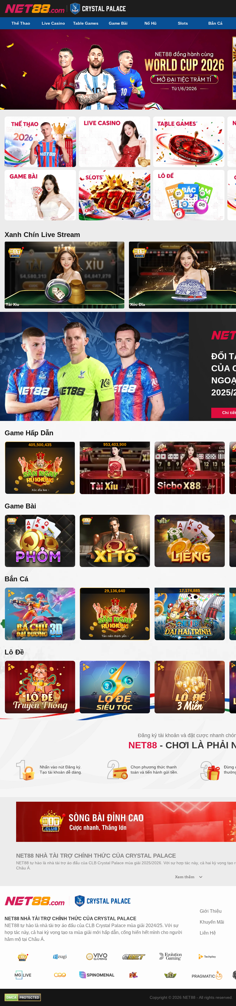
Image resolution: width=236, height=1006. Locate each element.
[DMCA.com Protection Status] (23, 997)
